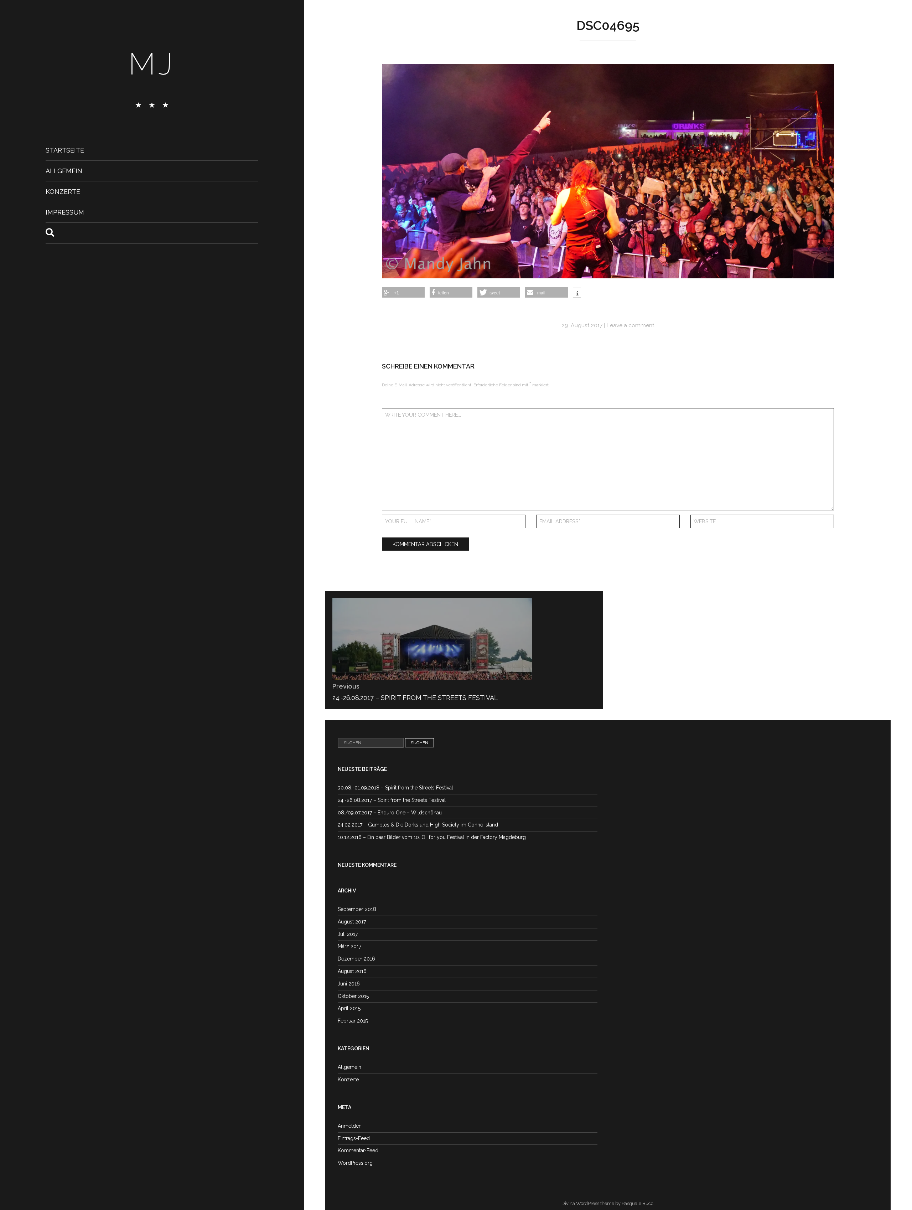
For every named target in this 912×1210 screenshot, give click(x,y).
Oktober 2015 (353, 996)
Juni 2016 (349, 984)
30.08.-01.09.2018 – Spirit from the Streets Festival (395, 788)
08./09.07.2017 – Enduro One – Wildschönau (390, 812)
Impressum (65, 212)
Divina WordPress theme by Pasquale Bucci (607, 1203)
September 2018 (357, 909)
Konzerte (63, 191)
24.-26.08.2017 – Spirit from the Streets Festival (392, 800)
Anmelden (350, 1126)
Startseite (65, 150)
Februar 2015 (353, 1021)
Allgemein (64, 171)
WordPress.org (355, 1163)
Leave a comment (630, 325)
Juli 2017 (348, 934)
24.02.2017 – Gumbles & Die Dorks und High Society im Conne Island (418, 825)
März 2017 (349, 946)
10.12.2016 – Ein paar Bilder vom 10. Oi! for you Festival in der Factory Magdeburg (432, 837)
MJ (152, 64)
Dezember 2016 (356, 959)
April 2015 (349, 1008)
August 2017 (352, 922)
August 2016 (352, 971)
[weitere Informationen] (577, 293)
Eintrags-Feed (354, 1138)
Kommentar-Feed (358, 1150)
